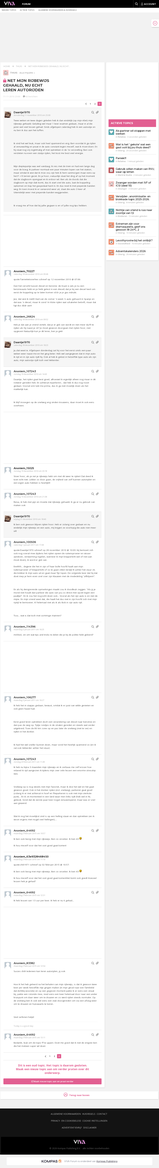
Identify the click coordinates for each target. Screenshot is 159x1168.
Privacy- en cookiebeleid (66, 1120)
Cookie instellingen (94, 1120)
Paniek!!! (121, 158)
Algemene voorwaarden (66, 1113)
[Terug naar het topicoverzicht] (6, 74)
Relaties (122, 136)
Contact (102, 1113)
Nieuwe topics (9, 10)
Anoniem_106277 (25, 697)
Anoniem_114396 (25, 626)
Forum (26, 3)
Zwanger (122, 188)
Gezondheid (124, 243)
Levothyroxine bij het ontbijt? (134, 240)
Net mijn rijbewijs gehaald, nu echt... (49, 66)
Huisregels (88, 1113)
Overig (121, 150)
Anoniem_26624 (24, 316)
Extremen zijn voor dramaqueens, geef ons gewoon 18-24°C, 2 (130, 226)
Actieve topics (27, 10)
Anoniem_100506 (25, 542)
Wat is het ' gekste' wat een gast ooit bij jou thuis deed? (133, 146)
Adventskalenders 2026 (131, 251)
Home (6, 66)
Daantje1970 (22, 112)
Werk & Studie (125, 175)
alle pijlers (27, 73)
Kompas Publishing (106, 1161)
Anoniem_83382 (24, 963)
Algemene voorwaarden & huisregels (57, 10)
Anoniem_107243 (25, 371)
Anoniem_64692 (24, 830)
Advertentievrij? (72, 1127)
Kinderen (122, 216)
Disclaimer (89, 1127)
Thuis (19, 66)
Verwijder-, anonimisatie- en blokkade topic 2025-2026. (133, 198)
